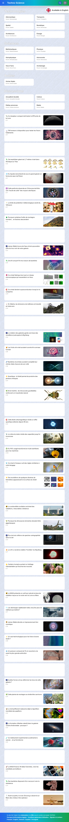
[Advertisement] (34, 149)
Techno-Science (15, 3)
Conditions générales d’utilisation (38, 817)
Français (9, 819)
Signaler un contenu (56, 817)
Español (27, 819)
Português (35, 819)
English (15, 819)
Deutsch (21, 819)
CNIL (32, 815)
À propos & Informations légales (17, 817)
